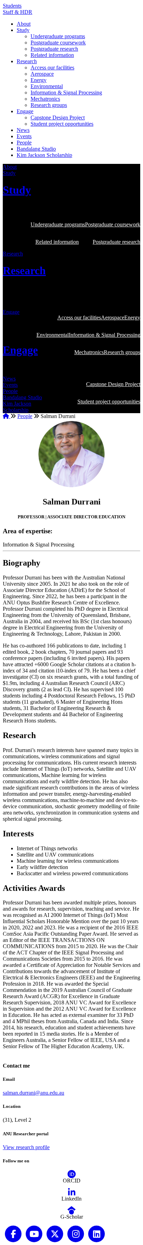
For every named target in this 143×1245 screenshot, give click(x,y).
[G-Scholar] (71, 1210)
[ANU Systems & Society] (13, 1233)
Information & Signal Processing (66, 92)
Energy (39, 80)
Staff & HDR (17, 12)
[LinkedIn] (71, 1192)
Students (12, 6)
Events (24, 136)
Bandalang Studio (36, 149)
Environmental (47, 86)
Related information (52, 55)
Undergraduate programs (58, 36)
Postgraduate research (54, 49)
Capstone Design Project (58, 117)
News (23, 130)
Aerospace (42, 74)
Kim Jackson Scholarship (44, 155)
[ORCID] (71, 1174)
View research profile (26, 1147)
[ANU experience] (34, 1233)
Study (23, 30)
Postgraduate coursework (58, 42)
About (24, 24)
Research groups (49, 105)
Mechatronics (45, 99)
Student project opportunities (62, 124)
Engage (25, 111)
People (24, 142)
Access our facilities (52, 67)
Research (27, 61)
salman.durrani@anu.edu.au (33, 1093)
